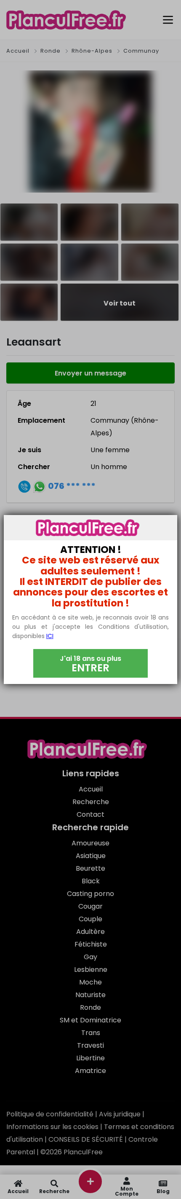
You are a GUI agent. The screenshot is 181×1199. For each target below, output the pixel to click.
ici (49, 636)
